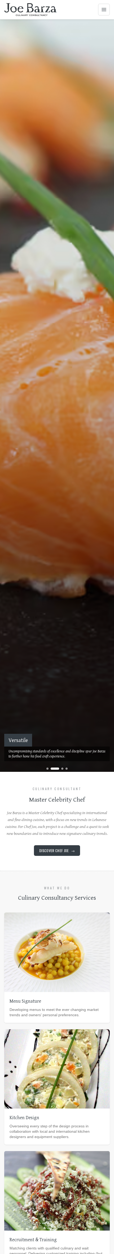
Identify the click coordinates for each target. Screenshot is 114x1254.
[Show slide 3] (62, 769)
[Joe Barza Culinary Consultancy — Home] (30, 9)
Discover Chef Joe (57, 850)
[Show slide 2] (55, 769)
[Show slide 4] (66, 769)
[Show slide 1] (47, 769)
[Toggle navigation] (104, 9)
